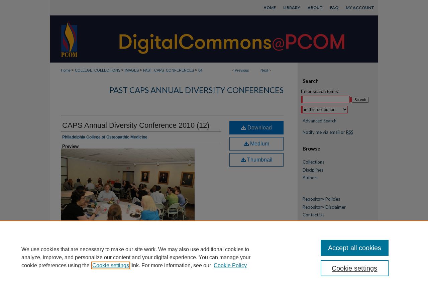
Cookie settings (110, 265)
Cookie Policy (230, 265)
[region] (214, 257)
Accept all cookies (354, 248)
